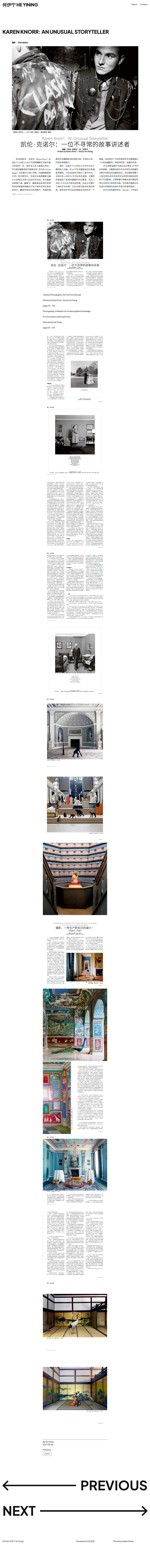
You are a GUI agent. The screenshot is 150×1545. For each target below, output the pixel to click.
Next (19, 1510)
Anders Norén (128, 1541)
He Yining (49, 1442)
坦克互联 (90, 1541)
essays (47, 1454)
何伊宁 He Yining (20, 4)
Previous (114, 1485)
